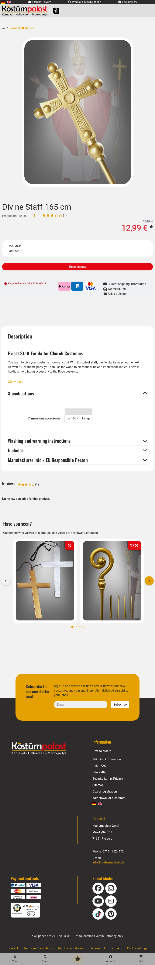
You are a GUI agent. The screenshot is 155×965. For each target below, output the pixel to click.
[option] (77, 112)
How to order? (101, 751)
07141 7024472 (113, 851)
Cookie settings (137, 948)
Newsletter (99, 772)
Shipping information (106, 759)
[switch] (31, 913)
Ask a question (117, 294)
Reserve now (77, 267)
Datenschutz (98, 948)
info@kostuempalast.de (108, 862)
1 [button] (72, 627)
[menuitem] (3, 2)
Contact (13, 948)
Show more (15, 382)
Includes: (15, 246)
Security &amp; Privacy (107, 778)
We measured (116, 289)
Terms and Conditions (38, 948)
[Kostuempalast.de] (25, 10)
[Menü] (38, 905)
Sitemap (98, 785)
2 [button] (77, 627)
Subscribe (120, 704)
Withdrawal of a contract (108, 798)
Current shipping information (126, 284)
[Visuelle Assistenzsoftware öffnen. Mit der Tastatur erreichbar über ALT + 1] (53, 10)
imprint (117, 948)
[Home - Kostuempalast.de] (44, 748)
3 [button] (82, 627)
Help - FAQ (99, 766)
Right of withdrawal (71, 948)
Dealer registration (104, 791)
